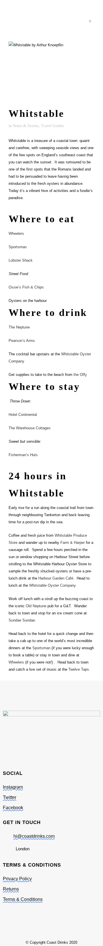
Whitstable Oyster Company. (53, 585)
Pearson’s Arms (22, 340)
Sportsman (18, 247)
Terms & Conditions (23, 899)
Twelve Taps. (79, 669)
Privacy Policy (17, 878)
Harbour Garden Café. (56, 578)
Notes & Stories (26, 126)
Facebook (13, 807)
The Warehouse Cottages (30, 428)
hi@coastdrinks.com (34, 836)
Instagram (13, 787)
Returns (11, 889)
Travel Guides (52, 126)
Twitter (9, 797)
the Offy (80, 374)
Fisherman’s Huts (23, 455)
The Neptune (19, 327)
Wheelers (16, 233)
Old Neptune (36, 606)
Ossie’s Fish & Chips (26, 287)
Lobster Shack (21, 260)
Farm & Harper (72, 542)
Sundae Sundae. (22, 620)
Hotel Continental (23, 414)
